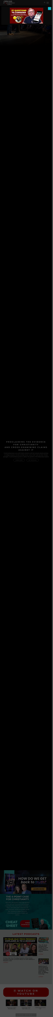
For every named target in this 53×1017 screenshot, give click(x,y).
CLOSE (49, 8)
